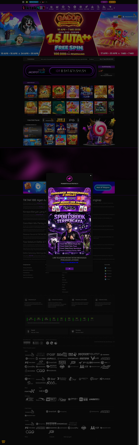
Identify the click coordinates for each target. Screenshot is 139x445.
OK (69, 268)
